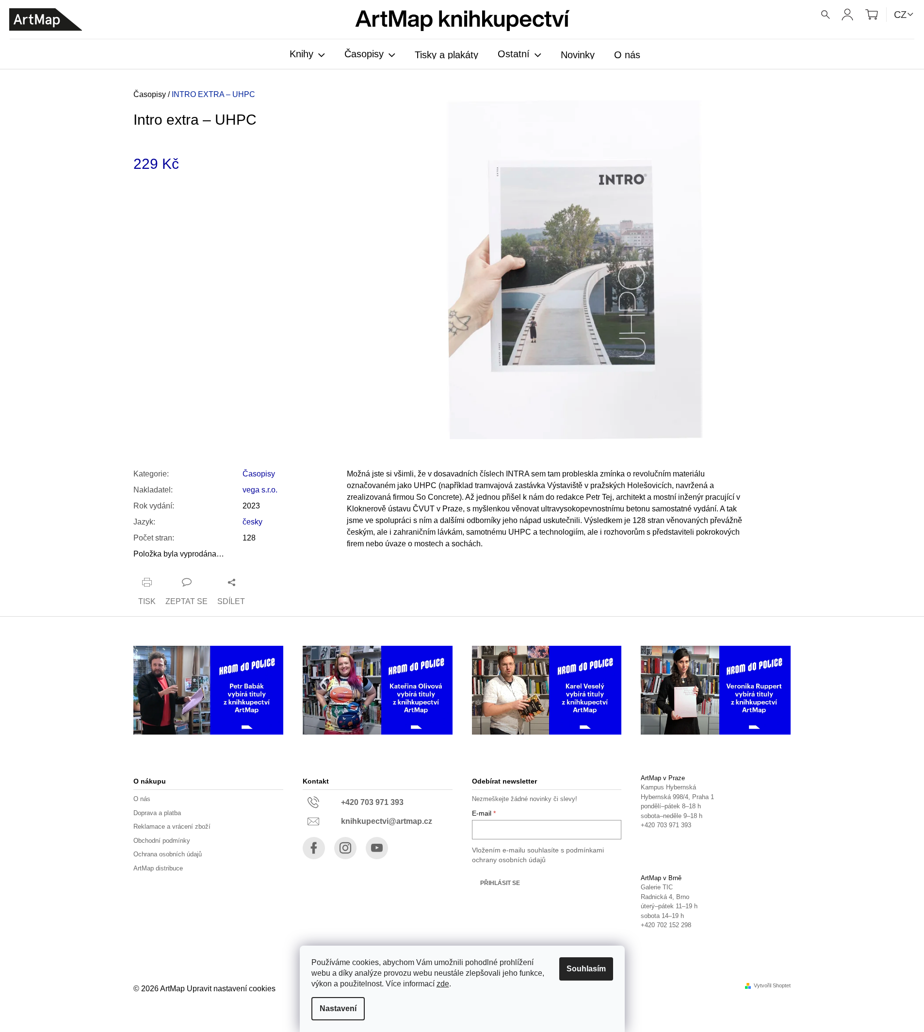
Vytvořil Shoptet (772, 985)
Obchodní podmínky (161, 840)
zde (443, 984)
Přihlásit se (500, 883)
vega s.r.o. (260, 490)
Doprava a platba (157, 813)
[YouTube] (377, 848)
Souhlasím (586, 969)
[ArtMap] (45, 19)
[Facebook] (314, 848)
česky (252, 522)
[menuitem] (307, 55)
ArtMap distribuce (158, 868)
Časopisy (259, 474)
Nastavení (338, 1008)
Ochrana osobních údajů (167, 854)
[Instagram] (345, 848)
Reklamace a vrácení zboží (172, 826)
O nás (141, 799)
